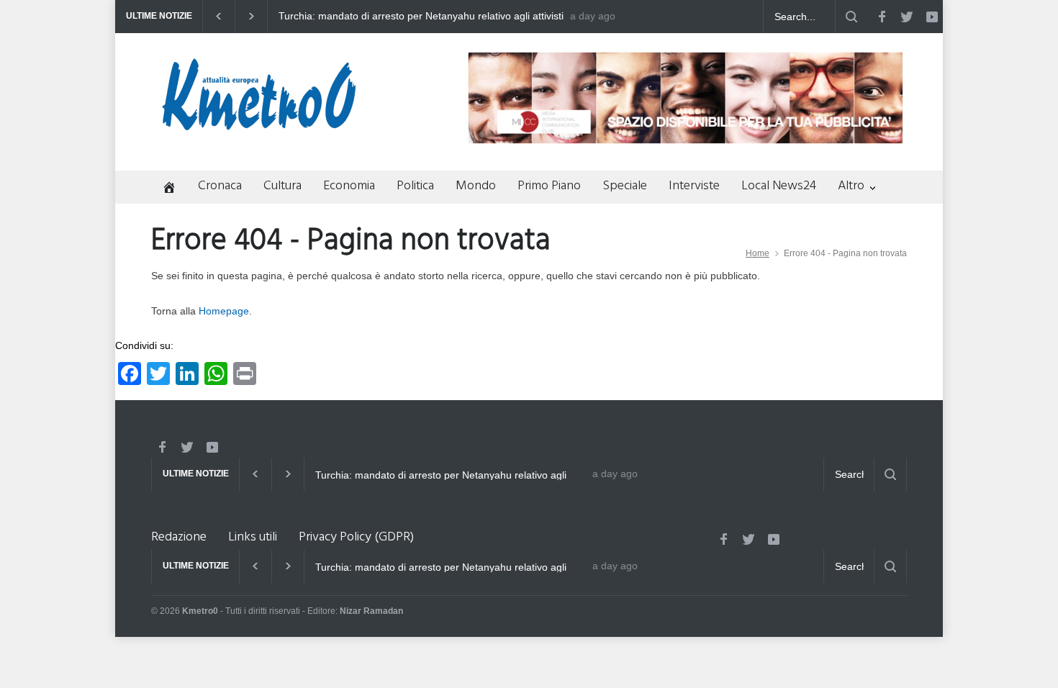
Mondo (476, 186)
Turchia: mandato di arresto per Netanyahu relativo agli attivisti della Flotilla (421, 16)
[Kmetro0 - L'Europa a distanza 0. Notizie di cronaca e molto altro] (259, 124)
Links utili (252, 537)
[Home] (163, 189)
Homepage (224, 311)
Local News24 (778, 186)
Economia (349, 186)
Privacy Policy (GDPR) (356, 537)
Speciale (624, 186)
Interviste (694, 186)
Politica (415, 186)
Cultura (282, 186)
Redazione (179, 537)
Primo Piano (549, 186)
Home (757, 253)
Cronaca (220, 186)
